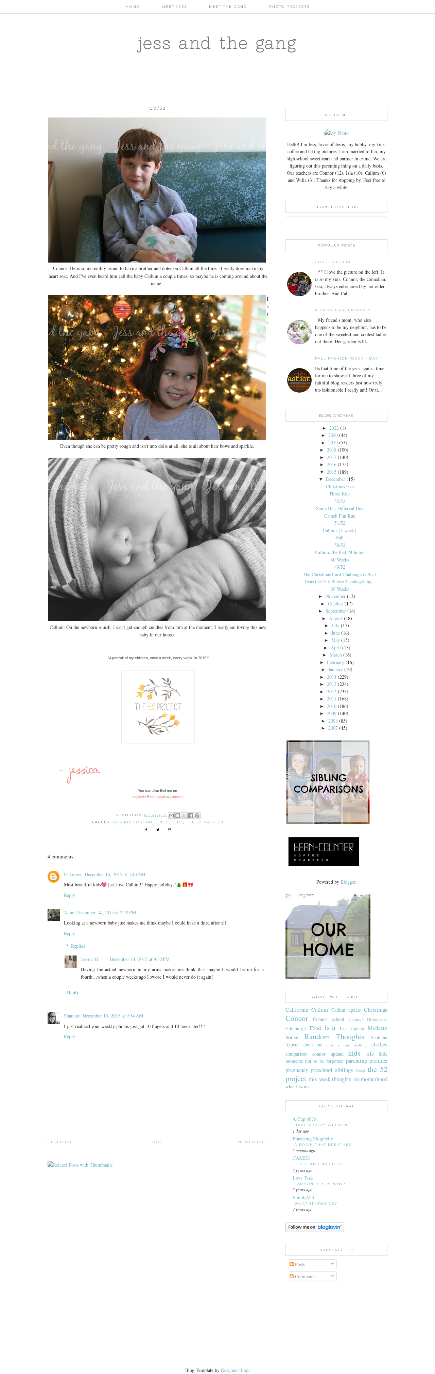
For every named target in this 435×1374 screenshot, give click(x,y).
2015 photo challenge (140, 822)
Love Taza (303, 1177)
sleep (360, 1070)
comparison (296, 1054)
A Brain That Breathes (323, 1144)
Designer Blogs (235, 1370)
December (335, 479)
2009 (331, 713)
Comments (304, 1276)
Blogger (348, 882)
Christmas (375, 1009)
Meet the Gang (228, 6)
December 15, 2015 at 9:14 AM (113, 1015)
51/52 (339, 523)
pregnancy (296, 1070)
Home (133, 6)
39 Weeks (340, 589)
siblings (344, 1070)
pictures (378, 1060)
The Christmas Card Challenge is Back (340, 574)
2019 (333, 442)
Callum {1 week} (339, 530)
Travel (292, 1044)
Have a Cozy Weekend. (323, 1125)
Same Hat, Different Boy (339, 508)
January (335, 669)
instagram (158, 797)
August (336, 618)
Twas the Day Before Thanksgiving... (340, 581)
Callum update (346, 1010)
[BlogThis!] (177, 815)
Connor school (328, 1019)
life (370, 1053)
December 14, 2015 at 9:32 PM (140, 959)
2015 (331, 472)
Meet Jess (174, 6)
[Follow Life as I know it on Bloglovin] (314, 1230)
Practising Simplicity (313, 1138)
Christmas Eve (333, 262)
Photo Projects (289, 6)
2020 (333, 435)
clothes (379, 1044)
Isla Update (352, 1028)
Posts (299, 1264)
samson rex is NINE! (320, 1184)
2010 (331, 706)
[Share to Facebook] (190, 815)
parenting (356, 1060)
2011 (331, 698)
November (336, 596)
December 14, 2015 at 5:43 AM (115, 874)
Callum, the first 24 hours (339, 552)
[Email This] (171, 815)
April (336, 647)
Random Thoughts (334, 1036)
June (335, 633)
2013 (331, 684)
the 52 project (205, 822)
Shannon (72, 1015)
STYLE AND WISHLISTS (320, 1164)
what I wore (297, 1086)
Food (315, 1028)
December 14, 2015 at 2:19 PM (106, 912)
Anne (69, 912)
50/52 (339, 545)
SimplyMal (303, 1197)
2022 (334, 428)
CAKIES (301, 1158)
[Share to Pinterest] (197, 815)
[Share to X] (184, 815)
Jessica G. (90, 959)
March (336, 654)
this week (319, 1079)
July (336, 625)
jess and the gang (217, 42)
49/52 (339, 567)
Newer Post (253, 1142)
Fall (340, 537)
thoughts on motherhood (359, 1079)
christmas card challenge (347, 1044)
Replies (78, 946)
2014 (331, 677)
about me (312, 1044)
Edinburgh (295, 1028)
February (335, 662)
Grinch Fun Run (339, 515)
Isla (330, 1027)
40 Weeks (340, 559)
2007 (333, 728)
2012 (331, 691)
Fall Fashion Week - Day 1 (348, 358)
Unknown (73, 874)
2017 (331, 457)
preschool (321, 1070)
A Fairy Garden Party (343, 310)
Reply (69, 895)
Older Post (62, 1142)
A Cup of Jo (304, 1119)
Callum (319, 1009)
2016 (331, 464)
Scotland (379, 1037)
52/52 (339, 501)
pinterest (177, 797)
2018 (331, 449)
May (335, 640)
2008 (333, 720)
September (336, 610)
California (296, 1009)
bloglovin (139, 797)
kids (177, 822)
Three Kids (339, 493)
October (335, 603)
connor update (327, 1054)
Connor (296, 1018)
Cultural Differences (368, 1019)
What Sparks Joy (315, 1203)
